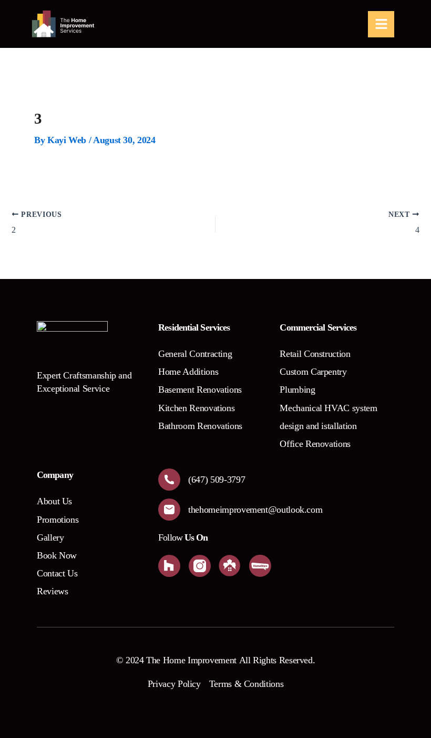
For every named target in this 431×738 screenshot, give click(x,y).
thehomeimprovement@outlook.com (255, 509)
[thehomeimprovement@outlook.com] (169, 509)
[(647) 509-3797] (169, 479)
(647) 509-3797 (216, 479)
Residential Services (194, 327)
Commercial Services (318, 327)
